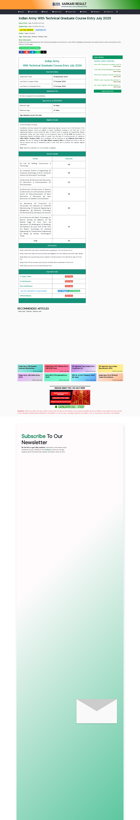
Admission (96, 12)
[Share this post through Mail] (27, 52)
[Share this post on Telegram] (32, 52)
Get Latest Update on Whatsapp (30, 48)
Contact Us (109, 12)
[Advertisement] (66, 338)
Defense (34, 37)
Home (21, 12)
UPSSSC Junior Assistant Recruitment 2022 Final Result (112, 80)
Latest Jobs (33, 12)
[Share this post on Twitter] (44, 52)
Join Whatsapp (74, 291)
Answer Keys (71, 12)
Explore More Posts (107, 91)
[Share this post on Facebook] (21, 52)
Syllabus (84, 12)
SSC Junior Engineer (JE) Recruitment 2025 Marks (110, 85)
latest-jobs (27, 37)
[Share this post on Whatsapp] (38, 52)
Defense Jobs (42, 37)
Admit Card (57, 12)
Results (45, 12)
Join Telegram (63, 291)
